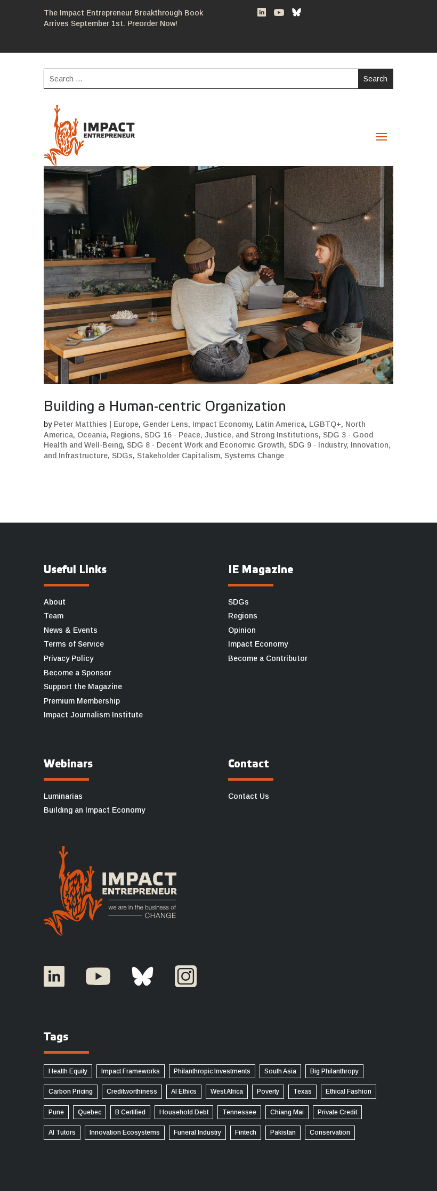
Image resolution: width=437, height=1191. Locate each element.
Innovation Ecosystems (125, 1132)
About (55, 602)
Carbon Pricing (70, 1091)
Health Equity (67, 1071)
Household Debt (183, 1112)
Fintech (245, 1132)
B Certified (130, 1112)
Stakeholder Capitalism (178, 455)
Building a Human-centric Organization (165, 407)
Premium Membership (82, 701)
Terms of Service (74, 644)
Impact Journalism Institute (93, 714)
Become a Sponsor (77, 672)
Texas (302, 1091)
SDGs (122, 455)
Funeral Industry (197, 1132)
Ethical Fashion (348, 1091)
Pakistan (283, 1132)
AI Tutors (62, 1132)
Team (53, 615)
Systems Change (254, 455)
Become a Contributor (267, 658)
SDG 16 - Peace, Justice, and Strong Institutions (231, 435)
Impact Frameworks (130, 1071)
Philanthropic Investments (212, 1071)
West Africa (227, 1091)
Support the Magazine (83, 686)
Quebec (89, 1112)
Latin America (280, 424)
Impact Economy (222, 424)
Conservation (330, 1132)
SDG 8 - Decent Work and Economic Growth (205, 445)
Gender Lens (165, 424)
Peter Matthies (80, 424)
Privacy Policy (68, 658)
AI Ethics (184, 1091)
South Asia (280, 1071)
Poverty (268, 1091)
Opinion (242, 630)
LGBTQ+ (325, 424)
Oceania (92, 435)
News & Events (71, 630)
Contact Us (248, 796)
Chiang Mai (287, 1112)
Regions (125, 435)
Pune (56, 1112)
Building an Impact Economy (94, 810)
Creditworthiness (132, 1091)
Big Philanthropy (334, 1071)
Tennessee (239, 1112)
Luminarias (63, 796)
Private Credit (337, 1112)
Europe (126, 424)
